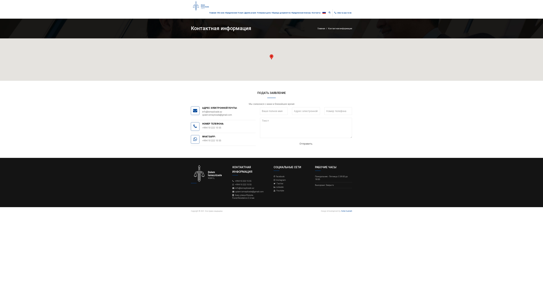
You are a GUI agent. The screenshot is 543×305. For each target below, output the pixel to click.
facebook (280, 176)
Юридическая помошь (301, 13)
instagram (281, 180)
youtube (280, 190)
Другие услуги (250, 13)
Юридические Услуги (234, 13)
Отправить (305, 143)
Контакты (316, 13)
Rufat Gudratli (346, 211)
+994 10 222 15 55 (344, 13)
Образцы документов (281, 13)
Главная (212, 13)
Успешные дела (264, 13)
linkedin (280, 187)
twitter (279, 183)
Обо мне (220, 13)
